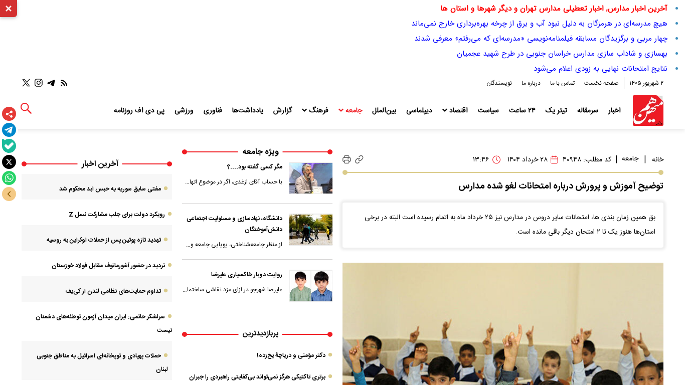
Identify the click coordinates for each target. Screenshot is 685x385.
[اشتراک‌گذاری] (9, 114)
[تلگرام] (9, 130)
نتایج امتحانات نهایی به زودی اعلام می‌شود (600, 69)
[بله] (9, 146)
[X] (9, 162)
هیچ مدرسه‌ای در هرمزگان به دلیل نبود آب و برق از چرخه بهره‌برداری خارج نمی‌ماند (539, 24)
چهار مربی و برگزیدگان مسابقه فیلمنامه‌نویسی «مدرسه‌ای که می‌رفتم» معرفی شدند (540, 39)
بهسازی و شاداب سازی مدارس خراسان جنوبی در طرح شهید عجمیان (562, 54)
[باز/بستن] (9, 194)
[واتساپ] (9, 178)
